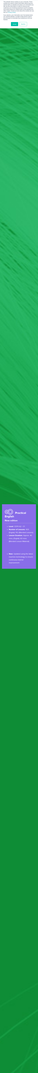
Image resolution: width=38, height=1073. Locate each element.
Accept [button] (14, 24)
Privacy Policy (12, 12)
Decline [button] (23, 24)
